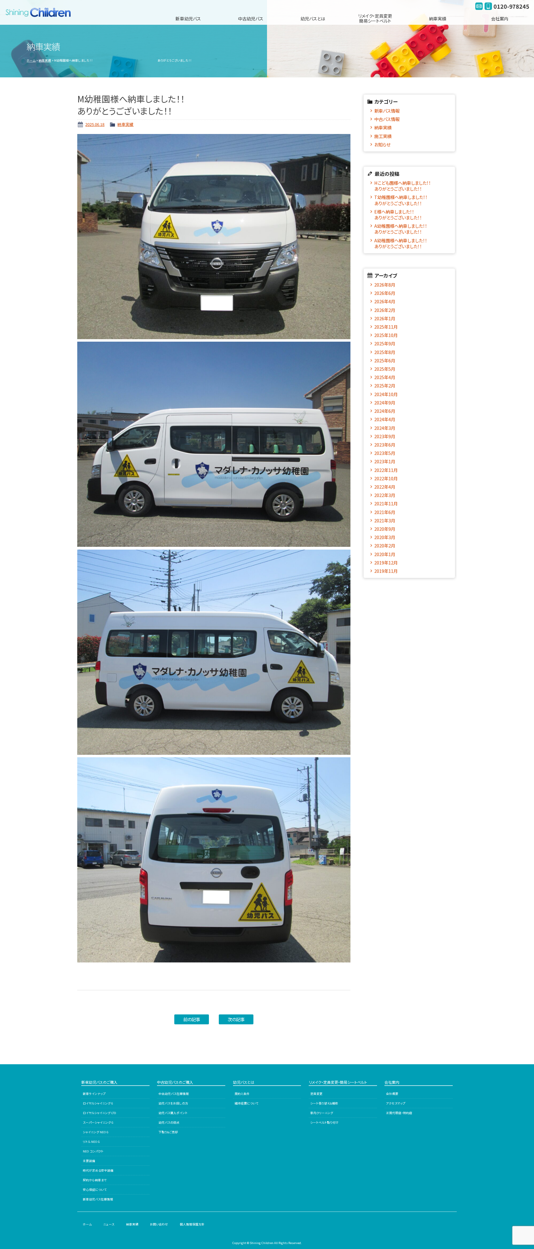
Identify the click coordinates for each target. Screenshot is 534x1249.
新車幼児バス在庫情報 (98, 1199)
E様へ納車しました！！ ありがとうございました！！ (411, 214)
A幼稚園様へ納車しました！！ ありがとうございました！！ (411, 229)
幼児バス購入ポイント (173, 1113)
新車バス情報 (387, 111)
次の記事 (236, 1019)
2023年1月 (384, 461)
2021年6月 (384, 512)
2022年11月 (386, 470)
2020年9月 (384, 529)
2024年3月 (384, 428)
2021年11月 (386, 503)
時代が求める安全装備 (98, 1170)
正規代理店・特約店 (399, 1113)
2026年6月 (384, 293)
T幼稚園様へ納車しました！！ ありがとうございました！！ (411, 200)
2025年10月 (386, 335)
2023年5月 (384, 453)
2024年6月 (384, 411)
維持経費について (246, 1103)
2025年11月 (386, 327)
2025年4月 (384, 377)
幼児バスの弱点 (169, 1122)
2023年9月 (384, 436)
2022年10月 (386, 478)
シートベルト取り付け (324, 1122)
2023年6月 (384, 444)
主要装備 (89, 1161)
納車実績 (437, 18)
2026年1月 (384, 318)
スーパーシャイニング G (98, 1122)
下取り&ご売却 (168, 1132)
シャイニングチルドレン (40, 12)
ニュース (108, 1224)
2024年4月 (384, 419)
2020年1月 (384, 554)
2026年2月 (384, 310)
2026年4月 (384, 301)
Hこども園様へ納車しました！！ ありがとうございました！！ (411, 186)
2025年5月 (384, 369)
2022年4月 (384, 487)
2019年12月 (386, 562)
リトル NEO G (91, 1141)
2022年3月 (384, 495)
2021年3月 (384, 520)
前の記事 (191, 1019)
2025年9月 (384, 343)
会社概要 (392, 1093)
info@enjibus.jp (479, 6)
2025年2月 (384, 385)
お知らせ (382, 144)
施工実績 (383, 136)
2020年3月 (384, 537)
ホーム (31, 60)
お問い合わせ (159, 1224)
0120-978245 (511, 6)
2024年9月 (384, 402)
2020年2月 (384, 545)
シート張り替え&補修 (324, 1103)
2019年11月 (386, 571)
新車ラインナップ (94, 1093)
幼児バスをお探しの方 (173, 1103)
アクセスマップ (395, 1103)
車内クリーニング (321, 1113)
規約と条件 (242, 1093)
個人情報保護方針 (192, 1224)
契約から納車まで (95, 1180)
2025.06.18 (94, 124)
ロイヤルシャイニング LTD (99, 1113)
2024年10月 (386, 394)
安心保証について (95, 1189)
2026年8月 (384, 284)
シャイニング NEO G (95, 1132)
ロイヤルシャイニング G (98, 1103)
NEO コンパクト (93, 1151)
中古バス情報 (387, 119)
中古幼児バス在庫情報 (174, 1093)
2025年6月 (384, 360)
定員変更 (316, 1093)
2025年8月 (384, 352)
